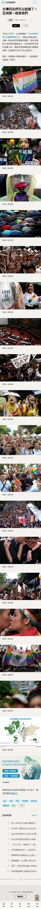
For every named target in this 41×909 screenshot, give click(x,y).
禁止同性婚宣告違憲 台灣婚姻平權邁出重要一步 (24, 839)
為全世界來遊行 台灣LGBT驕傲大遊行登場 (24, 834)
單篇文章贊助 (10, 770)
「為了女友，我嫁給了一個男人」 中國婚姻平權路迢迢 (24, 844)
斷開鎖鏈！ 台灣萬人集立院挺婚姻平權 (24, 860)
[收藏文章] (31, 20)
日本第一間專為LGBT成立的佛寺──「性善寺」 (24, 828)
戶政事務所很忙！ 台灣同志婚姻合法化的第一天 (24, 850)
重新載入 (20, 896)
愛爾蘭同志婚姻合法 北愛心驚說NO (24, 855)
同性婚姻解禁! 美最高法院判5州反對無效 (24, 871)
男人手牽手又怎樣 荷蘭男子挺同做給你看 (24, 823)
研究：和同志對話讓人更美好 (24, 865)
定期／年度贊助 (11, 775)
